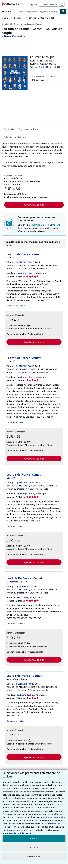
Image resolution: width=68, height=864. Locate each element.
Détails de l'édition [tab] (15, 137)
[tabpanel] (33, 154)
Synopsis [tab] (9, 129)
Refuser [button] (34, 847)
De (38, 78)
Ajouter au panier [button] (34, 204)
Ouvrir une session (48, 4)
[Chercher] (63, 11)
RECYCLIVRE (22, 597)
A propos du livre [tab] (28, 129)
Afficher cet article (12, 184)
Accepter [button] (34, 838)
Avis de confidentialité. (20, 833)
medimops (22, 273)
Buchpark (21, 694)
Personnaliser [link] (34, 856)
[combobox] (38, 11)
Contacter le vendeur (15, 306)
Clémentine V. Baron (38, 224)
